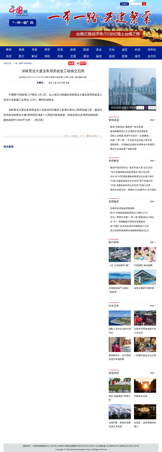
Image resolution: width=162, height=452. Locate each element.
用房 (63, 83)
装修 (67, 83)
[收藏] (74, 136)
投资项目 (28, 63)
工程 (59, 83)
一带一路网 (18, 63)
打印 (66, 136)
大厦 (55, 83)
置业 (50, 83)
